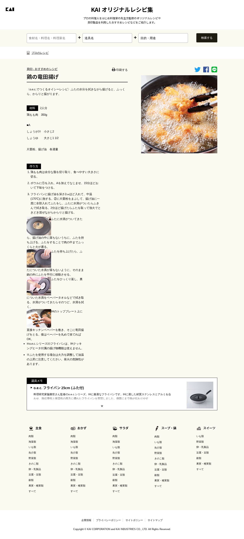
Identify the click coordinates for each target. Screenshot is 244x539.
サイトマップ (155, 520)
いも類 (32, 447)
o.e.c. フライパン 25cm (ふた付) (59, 387)
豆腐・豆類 (35, 474)
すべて (32, 491)
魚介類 (32, 452)
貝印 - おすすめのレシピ (42, 69)
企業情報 (86, 520)
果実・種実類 (36, 485)
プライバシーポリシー (108, 520)
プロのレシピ (40, 52)
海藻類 (32, 441)
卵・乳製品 (35, 469)
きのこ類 (34, 463)
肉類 (31, 436)
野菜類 (32, 458)
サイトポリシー (134, 520)
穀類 (31, 480)
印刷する (122, 69)
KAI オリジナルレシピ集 (122, 9)
